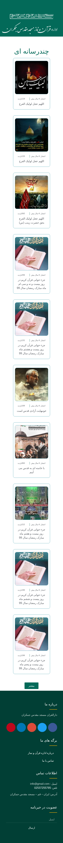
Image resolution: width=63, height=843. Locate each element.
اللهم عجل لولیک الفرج (31, 103)
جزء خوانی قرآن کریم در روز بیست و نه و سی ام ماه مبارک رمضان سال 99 (31, 283)
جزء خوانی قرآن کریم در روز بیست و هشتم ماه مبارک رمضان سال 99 (31, 349)
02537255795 (42, 787)
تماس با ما (48, 760)
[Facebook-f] (52, 727)
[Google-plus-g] (31, 727)
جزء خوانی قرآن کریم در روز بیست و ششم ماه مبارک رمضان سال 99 (31, 599)
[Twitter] (42, 727)
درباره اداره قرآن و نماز (41, 753)
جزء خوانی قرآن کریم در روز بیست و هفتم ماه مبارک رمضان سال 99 (31, 533)
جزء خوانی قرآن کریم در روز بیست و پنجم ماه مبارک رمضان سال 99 (31, 664)
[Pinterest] (10, 727)
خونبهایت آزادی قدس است (31, 410)
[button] (31, 6)
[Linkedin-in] (21, 727)
